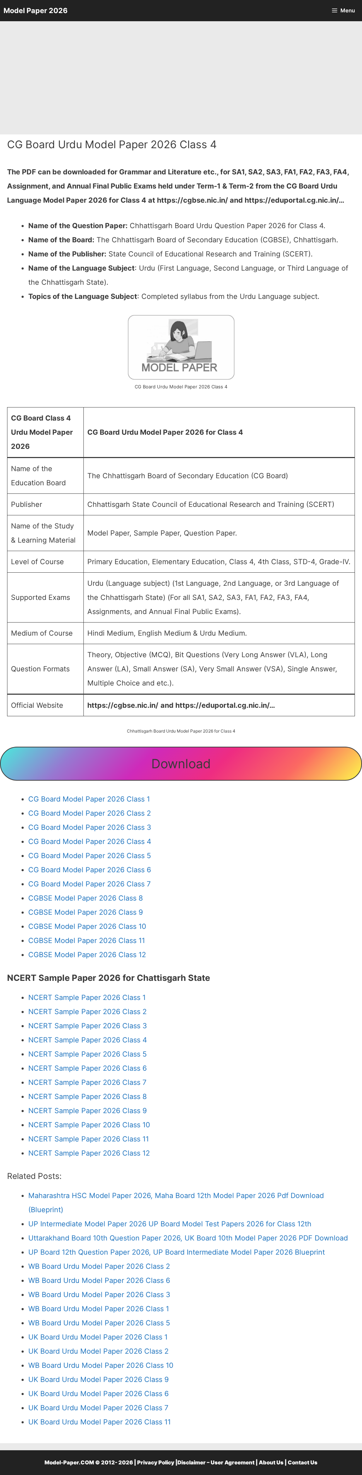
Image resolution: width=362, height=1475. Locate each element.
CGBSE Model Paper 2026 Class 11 (86, 940)
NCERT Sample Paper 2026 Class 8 (87, 1096)
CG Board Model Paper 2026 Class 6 (89, 870)
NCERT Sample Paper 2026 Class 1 (87, 997)
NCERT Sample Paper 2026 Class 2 (87, 1011)
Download (181, 763)
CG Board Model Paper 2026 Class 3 (89, 827)
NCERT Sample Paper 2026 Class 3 (87, 1026)
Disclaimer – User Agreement (216, 1462)
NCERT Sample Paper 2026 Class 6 (87, 1068)
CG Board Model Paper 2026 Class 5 (89, 855)
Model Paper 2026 (36, 10)
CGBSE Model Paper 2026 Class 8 (85, 898)
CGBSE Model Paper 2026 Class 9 (85, 912)
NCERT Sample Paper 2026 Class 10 (89, 1125)
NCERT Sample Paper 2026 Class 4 (87, 1040)
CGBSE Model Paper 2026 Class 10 (87, 926)
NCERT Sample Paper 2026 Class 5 (87, 1054)
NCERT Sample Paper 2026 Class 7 (87, 1082)
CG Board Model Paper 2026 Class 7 (89, 884)
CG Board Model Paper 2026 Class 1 (89, 799)
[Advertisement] (181, 77)
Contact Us (302, 1462)
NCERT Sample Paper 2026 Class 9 (87, 1110)
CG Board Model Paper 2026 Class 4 (89, 841)
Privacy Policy (155, 1462)
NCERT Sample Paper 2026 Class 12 (89, 1153)
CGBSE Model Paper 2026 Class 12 (87, 954)
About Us (271, 1462)
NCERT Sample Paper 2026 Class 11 (88, 1139)
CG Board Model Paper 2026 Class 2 (89, 813)
